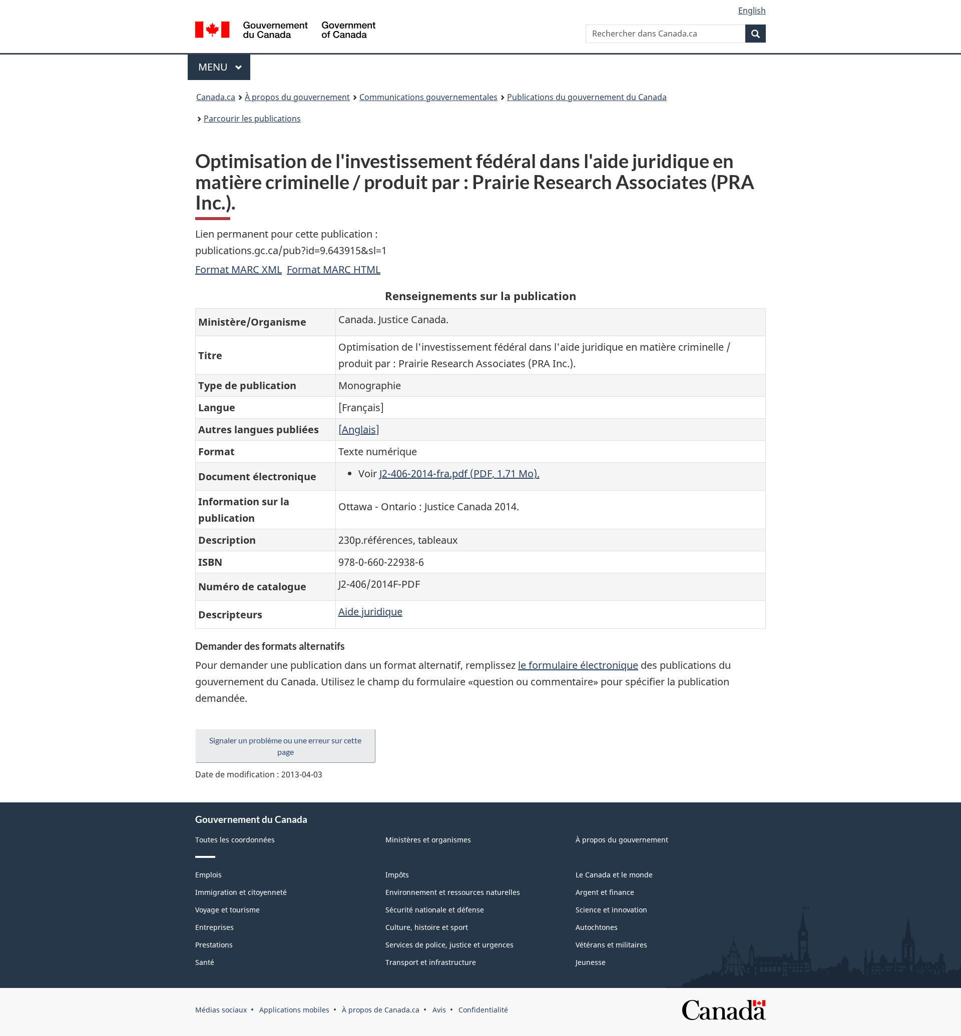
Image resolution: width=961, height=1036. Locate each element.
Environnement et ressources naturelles (452, 892)
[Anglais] (358, 429)
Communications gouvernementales (428, 97)
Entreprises (214, 927)
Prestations (214, 944)
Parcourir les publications (252, 118)
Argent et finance (605, 892)
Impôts (397, 874)
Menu (224, 67)
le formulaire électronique (578, 665)
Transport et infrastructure (430, 962)
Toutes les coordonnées (235, 839)
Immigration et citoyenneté (241, 892)
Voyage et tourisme (227, 909)
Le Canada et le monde (614, 874)
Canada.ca (215, 97)
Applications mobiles (294, 1009)
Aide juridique (370, 611)
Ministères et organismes (428, 839)
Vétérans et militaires (611, 944)
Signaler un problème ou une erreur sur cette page (285, 745)
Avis (439, 1009)
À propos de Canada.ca (380, 1009)
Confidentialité (483, 1009)
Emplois (208, 874)
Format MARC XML (238, 269)
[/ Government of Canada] (285, 31)
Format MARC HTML (333, 269)
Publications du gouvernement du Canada (587, 97)
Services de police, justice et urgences (449, 944)
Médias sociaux (221, 1009)
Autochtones (597, 927)
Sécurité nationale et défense (434, 909)
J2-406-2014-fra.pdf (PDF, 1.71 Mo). (459, 473)
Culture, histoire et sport (426, 927)
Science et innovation (611, 909)
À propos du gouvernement (297, 97)
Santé (204, 962)
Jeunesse (591, 962)
